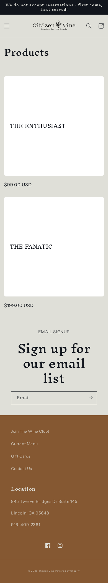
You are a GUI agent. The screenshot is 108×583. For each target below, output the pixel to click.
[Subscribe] (90, 397)
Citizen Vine (46, 570)
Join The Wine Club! (30, 431)
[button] (7, 26)
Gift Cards (20, 456)
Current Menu (24, 443)
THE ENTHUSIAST (38, 126)
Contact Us (21, 468)
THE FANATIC (31, 247)
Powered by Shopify (67, 570)
